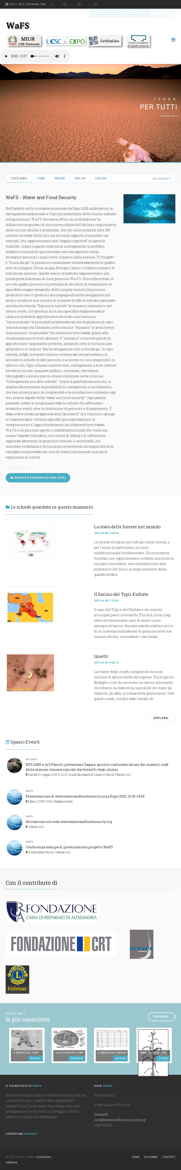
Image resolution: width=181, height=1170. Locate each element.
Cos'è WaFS (19, 178)
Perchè (59, 178)
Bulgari (31, 759)
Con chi (100, 178)
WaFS (29, 791)
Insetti (101, 656)
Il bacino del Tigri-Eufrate (121, 594)
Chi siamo (151, 1157)
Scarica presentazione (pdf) (40, 477)
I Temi (41, 178)
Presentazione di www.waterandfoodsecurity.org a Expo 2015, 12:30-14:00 (85, 796)
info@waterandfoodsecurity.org (119, 1120)
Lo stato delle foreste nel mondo (127, 527)
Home (136, 1157)
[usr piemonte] (25, 41)
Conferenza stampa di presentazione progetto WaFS (69, 847)
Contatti (168, 1157)
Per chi (80, 178)
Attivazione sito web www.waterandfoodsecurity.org (69, 821)
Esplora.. (161, 718)
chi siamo (160, 178)
